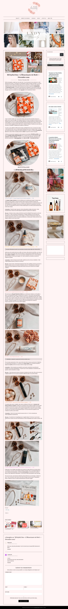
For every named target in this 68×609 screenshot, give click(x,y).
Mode (38, 18)
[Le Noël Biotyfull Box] (36, 524)
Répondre (9, 549)
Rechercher (50, 51)
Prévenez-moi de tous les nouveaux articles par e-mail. (23, 598)
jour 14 (22, 89)
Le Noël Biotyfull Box (34, 528)
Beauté (17, 18)
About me (50, 18)
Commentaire (8, 572)
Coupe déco (55, 225)
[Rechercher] (61, 54)
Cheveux (33, 18)
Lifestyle (44, 18)
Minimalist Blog (36, 607)
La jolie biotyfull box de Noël (23, 528)
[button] (17, 431)
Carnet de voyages (25, 18)
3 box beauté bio (17, 138)
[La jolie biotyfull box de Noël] (23, 524)
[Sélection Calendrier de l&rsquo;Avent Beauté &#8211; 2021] (11, 524)
